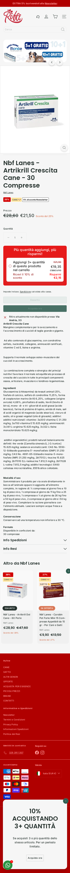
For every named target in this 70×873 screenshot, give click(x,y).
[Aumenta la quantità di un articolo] (22, 237)
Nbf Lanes (30, 563)
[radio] (35, 270)
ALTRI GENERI (10, 676)
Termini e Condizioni (14, 719)
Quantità (8, 228)
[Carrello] (55, 16)
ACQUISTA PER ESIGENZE (17, 686)
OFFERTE (8, 681)
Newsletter (9, 715)
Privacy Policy (10, 724)
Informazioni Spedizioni (16, 729)
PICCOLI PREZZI (11, 691)
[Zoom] (64, 147)
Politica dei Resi (11, 734)
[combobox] (35, 29)
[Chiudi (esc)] (65, 801)
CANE (6, 667)
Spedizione (25, 291)
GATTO (7, 672)
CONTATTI (8, 700)
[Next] (59, 62)
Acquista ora (35, 308)
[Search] (63, 29)
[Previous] (52, 62)
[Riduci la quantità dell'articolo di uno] (8, 237)
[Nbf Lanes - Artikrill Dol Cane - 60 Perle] (17, 603)
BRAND (7, 696)
